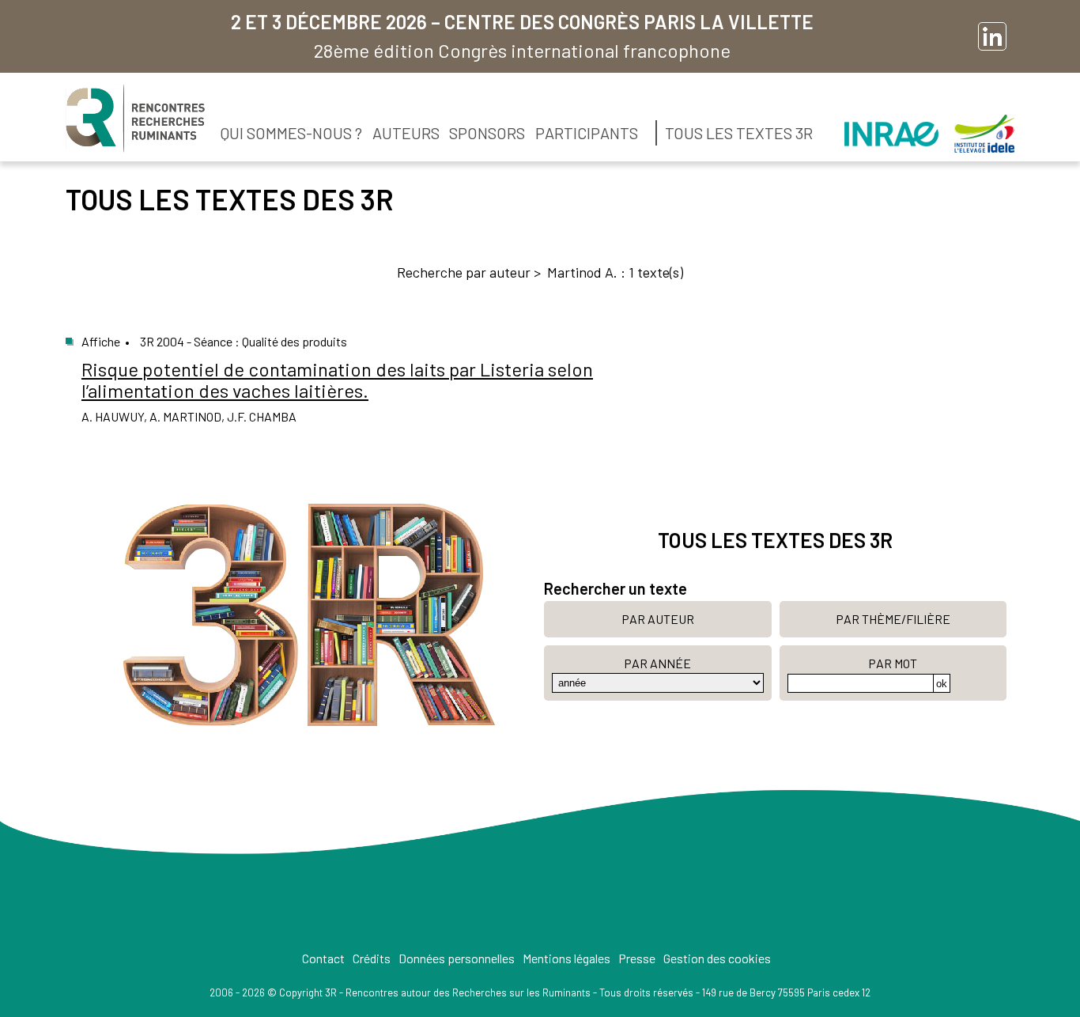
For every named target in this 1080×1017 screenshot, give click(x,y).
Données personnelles (456, 958)
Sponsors (487, 132)
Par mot (892, 663)
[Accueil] (135, 118)
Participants (586, 132)
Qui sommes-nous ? (291, 132)
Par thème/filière (893, 618)
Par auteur (657, 618)
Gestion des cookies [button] (717, 958)
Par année (657, 663)
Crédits (372, 958)
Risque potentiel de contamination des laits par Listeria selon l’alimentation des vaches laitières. (337, 379)
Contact (323, 958)
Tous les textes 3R (739, 132)
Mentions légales (566, 958)
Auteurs (406, 132)
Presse (636, 958)
